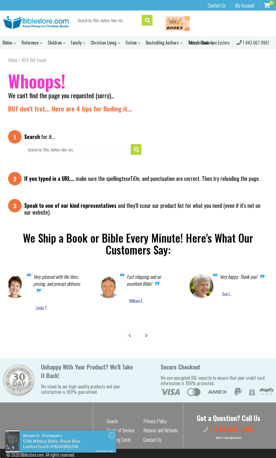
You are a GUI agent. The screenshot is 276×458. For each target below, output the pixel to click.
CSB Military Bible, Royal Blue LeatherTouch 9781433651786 (51, 444)
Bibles (7, 42)
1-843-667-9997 (255, 42)
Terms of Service (120, 430)
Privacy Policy (155, 421)
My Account (244, 5)
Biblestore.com (32, 455)
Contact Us (217, 5)
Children (55, 42)
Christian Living (104, 42)
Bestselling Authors (163, 42)
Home (13, 60)
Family (76, 42)
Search (112, 421)
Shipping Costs (118, 439)
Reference (31, 42)
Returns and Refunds (160, 430)
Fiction (132, 42)
